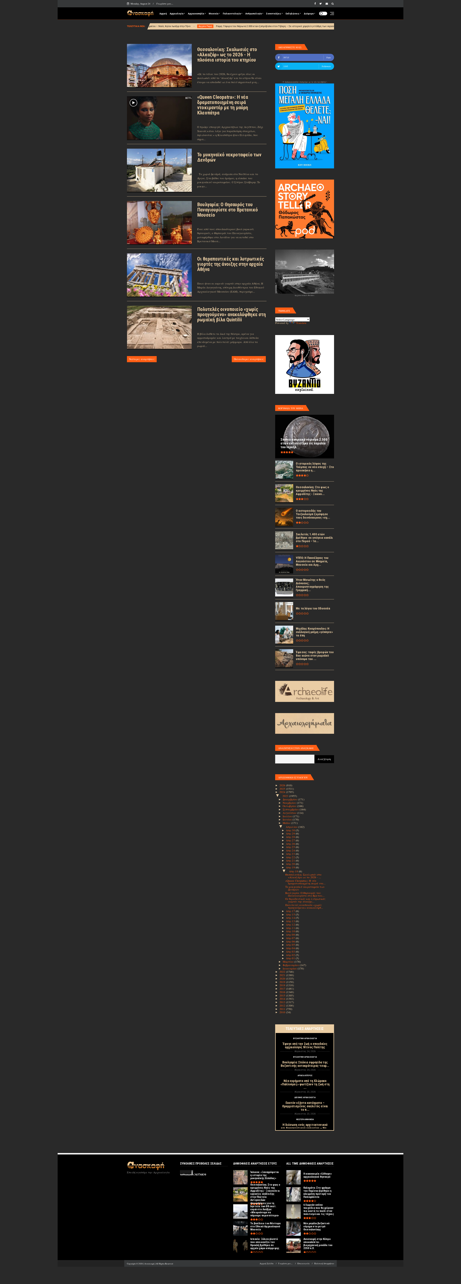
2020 (282, 978)
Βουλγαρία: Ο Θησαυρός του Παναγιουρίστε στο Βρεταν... (305, 894)
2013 (282, 1002)
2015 (282, 995)
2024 (282, 792)
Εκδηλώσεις (292, 13)
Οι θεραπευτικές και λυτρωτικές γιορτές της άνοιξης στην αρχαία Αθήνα (230, 264)
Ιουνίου (288, 819)
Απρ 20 (291, 864)
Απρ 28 (291, 837)
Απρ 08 (291, 934)
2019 (282, 982)
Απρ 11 (291, 928)
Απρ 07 (291, 938)
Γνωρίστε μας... (164, 3)
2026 (282, 785)
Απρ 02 (291, 955)
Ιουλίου (288, 816)
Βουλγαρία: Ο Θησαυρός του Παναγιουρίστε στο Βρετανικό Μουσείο (227, 210)
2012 (282, 1005)
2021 (282, 975)
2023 (286, 796)
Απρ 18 (294, 871)
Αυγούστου (290, 813)
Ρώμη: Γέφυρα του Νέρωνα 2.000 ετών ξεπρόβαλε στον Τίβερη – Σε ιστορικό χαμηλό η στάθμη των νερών (180, 26)
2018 (282, 985)
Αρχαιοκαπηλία (196, 13)
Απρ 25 (291, 847)
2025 (282, 788)
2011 (282, 1009)
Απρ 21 (291, 860)
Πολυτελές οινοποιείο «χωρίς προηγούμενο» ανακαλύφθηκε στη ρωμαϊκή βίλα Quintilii (231, 314)
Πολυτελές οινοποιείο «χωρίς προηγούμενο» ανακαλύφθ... (304, 906)
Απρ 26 (291, 844)
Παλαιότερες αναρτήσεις (249, 359)
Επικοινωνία (303, 1263)
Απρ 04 (291, 948)
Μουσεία (213, 13)
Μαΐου (287, 823)
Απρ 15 (291, 914)
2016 (282, 992)
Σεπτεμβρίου (291, 809)
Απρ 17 (291, 911)
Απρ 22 (291, 857)
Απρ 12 (291, 924)
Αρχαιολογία (176, 13)
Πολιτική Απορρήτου (324, 1263)
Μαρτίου (289, 961)
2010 (282, 1012)
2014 (282, 998)
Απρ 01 (291, 958)
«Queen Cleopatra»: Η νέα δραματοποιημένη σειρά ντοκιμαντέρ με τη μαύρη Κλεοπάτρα (222, 105)
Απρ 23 (291, 854)
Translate (301, 323)
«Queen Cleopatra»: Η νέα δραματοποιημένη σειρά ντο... (305, 882)
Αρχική (163, 13)
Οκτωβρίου (290, 806)
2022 (282, 971)
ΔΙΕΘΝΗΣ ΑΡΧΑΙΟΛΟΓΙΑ (305, 1097)
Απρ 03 (291, 951)
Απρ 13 (291, 921)
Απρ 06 (291, 941)
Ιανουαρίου (290, 968)
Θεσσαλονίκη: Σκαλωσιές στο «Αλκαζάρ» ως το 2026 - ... (303, 876)
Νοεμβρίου (290, 802)
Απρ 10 (291, 931)
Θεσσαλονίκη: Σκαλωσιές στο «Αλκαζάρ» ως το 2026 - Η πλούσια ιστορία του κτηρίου (227, 55)
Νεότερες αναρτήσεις (142, 359)
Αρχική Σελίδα (267, 1263)
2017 (282, 988)
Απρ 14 (291, 917)
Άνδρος (251, 26)
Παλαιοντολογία (232, 13)
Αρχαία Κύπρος (305, 1076)
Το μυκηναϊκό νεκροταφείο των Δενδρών (229, 157)
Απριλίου (292, 827)
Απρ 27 (291, 840)
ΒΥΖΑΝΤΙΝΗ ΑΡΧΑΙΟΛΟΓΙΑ (305, 1038)
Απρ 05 (291, 944)
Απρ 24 (291, 850)
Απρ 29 (291, 833)
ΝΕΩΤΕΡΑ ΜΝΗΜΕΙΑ (305, 1119)
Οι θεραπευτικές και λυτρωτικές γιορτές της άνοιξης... (305, 900)
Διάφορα (309, 13)
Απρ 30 (291, 830)
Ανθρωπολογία (253, 13)
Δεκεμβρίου (290, 799)
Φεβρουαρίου (291, 965)
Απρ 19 (291, 867)
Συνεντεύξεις (273, 13)
